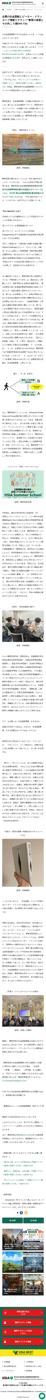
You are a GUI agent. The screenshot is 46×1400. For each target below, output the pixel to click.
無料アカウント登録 (23, 1322)
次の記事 (33, 1220)
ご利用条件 (30, 1362)
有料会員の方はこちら (23, 1313)
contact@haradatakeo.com (15, 1081)
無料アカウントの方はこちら (23, 1332)
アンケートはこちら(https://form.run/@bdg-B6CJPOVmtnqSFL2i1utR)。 (22, 50)
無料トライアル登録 (23, 1342)
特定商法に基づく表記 (33, 1366)
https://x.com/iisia (27, 1135)
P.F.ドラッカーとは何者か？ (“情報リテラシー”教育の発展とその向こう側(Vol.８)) (21, 83)
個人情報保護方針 (10, 1366)
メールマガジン (9, 1371)
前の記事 (12, 1220)
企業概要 (7, 1362)
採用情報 (29, 1371)
